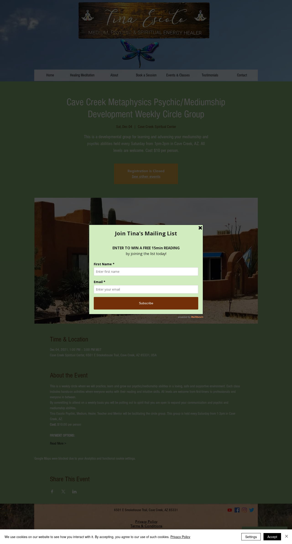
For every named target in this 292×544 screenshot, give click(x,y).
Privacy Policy (180, 536)
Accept (272, 536)
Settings (251, 536)
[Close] (286, 536)
